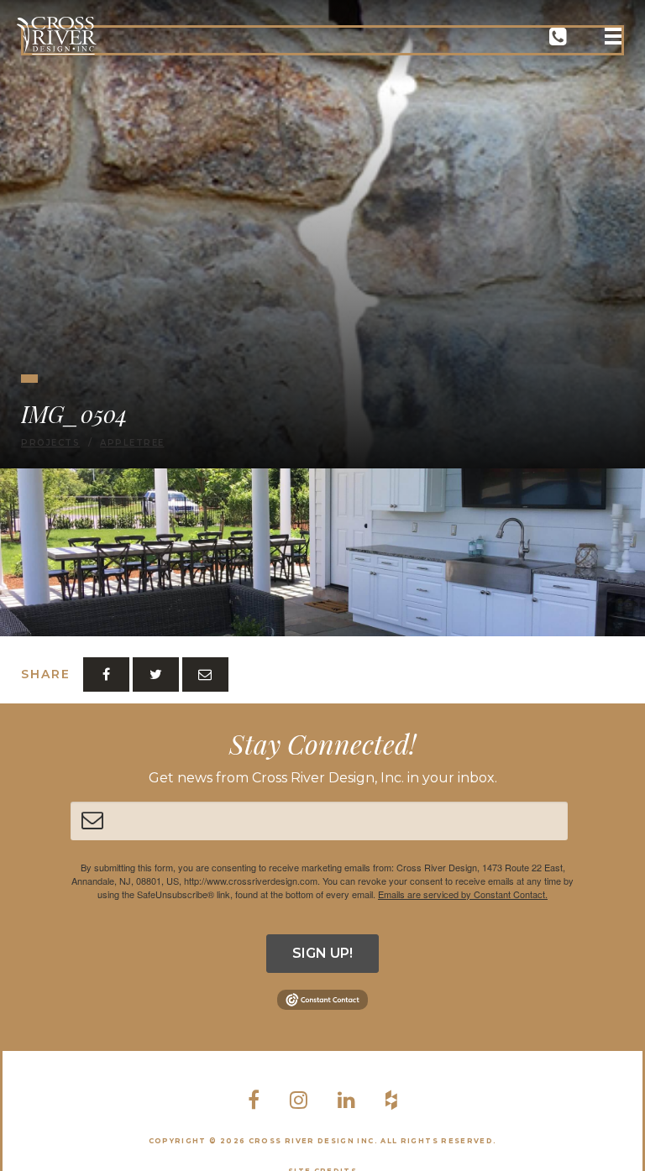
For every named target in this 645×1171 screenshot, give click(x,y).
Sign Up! (322, 953)
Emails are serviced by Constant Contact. (463, 894)
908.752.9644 (558, 40)
